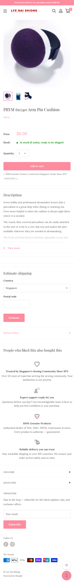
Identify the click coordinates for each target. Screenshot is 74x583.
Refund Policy (11, 332)
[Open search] (54, 11)
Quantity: (8, 153)
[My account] (60, 11)
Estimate (14, 317)
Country (8, 280)
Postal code (10, 296)
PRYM (6, 117)
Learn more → (11, 178)
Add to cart (37, 166)
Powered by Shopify (12, 576)
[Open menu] (5, 11)
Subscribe (15, 524)
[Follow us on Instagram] (12, 544)
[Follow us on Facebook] (5, 544)
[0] (68, 11)
